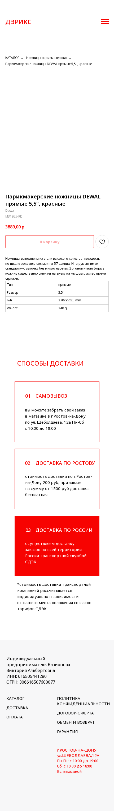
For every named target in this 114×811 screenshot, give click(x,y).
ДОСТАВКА (17, 707)
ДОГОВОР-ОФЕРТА (75, 712)
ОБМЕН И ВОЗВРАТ (76, 722)
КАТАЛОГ (12, 57)
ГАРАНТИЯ (67, 731)
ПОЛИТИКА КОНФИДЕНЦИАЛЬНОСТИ (83, 701)
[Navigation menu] (105, 21)
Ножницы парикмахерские (46, 57)
